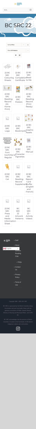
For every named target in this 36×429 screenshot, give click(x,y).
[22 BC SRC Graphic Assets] (28, 115)
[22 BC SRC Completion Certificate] (18, 64)
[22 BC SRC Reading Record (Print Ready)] (28, 86)
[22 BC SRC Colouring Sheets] (7, 64)
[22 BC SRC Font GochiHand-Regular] (7, 138)
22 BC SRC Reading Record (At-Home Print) (8, 101)
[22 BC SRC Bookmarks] (18, 115)
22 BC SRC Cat (7, 176)
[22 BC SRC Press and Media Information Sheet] (7, 198)
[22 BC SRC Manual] (28, 138)
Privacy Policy (17, 276)
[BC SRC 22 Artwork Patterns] (18, 198)
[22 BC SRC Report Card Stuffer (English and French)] (28, 163)
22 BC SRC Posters (18, 99)
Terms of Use (18, 283)
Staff (16, 240)
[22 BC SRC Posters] (18, 86)
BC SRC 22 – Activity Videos (29, 213)
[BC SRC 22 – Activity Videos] (28, 198)
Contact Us (17, 268)
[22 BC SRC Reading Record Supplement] (18, 163)
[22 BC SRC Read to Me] (28, 64)
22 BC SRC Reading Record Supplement (21, 179)
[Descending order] (28, 45)
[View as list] (20, 55)
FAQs (19, 262)
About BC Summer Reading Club (18, 250)
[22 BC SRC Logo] (7, 115)
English (8, 248)
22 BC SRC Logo (7, 128)
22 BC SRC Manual (29, 149)
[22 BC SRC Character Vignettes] (18, 138)
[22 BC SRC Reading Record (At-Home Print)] (7, 86)
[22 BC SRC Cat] (7, 163)
